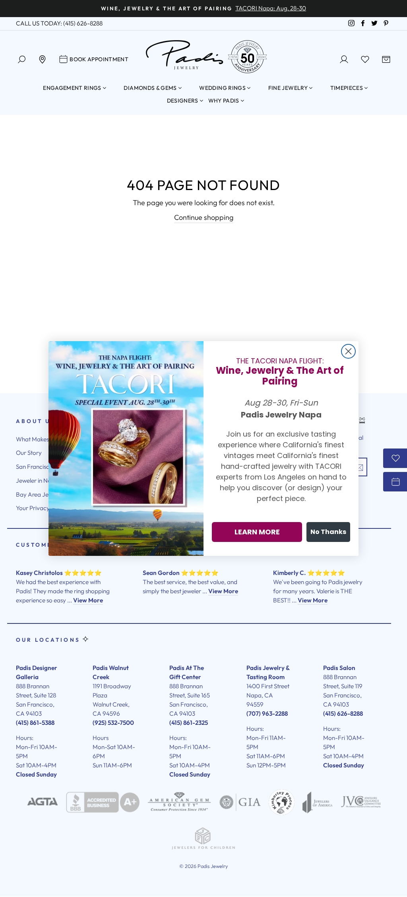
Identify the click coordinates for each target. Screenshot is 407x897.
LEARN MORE (257, 532)
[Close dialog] (348, 351)
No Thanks (328, 531)
